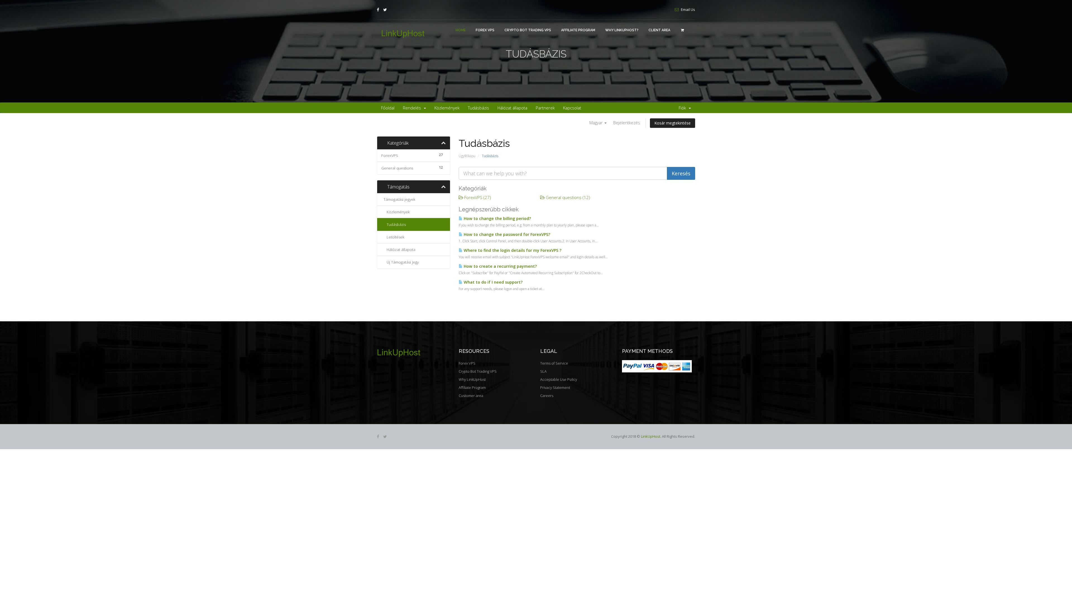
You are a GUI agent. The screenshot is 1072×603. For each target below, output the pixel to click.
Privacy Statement (555, 387)
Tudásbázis (478, 108)
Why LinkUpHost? (621, 30)
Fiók (683, 108)
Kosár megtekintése (672, 123)
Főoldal (387, 108)
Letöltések (394, 237)
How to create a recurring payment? (500, 266)
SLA (543, 371)
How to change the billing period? (497, 218)
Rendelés (413, 108)
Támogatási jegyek (398, 199)
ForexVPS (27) (477, 197)
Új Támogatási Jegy (401, 262)
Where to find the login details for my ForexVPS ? (512, 250)
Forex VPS (485, 30)
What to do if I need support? (493, 282)
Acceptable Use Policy (558, 379)
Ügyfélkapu (467, 156)
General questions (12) (567, 197)
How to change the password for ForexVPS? (506, 234)
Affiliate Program (578, 30)
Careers (546, 395)
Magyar (596, 122)
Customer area (471, 395)
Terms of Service (554, 363)
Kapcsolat (572, 108)
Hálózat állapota (512, 108)
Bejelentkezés (626, 122)
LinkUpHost (650, 436)
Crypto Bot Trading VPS (527, 30)
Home (461, 30)
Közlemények (447, 108)
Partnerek (545, 108)
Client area (659, 30)
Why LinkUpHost (472, 379)
